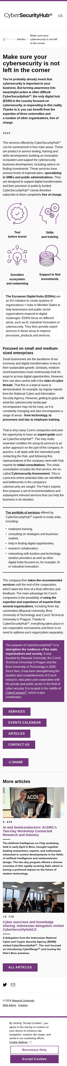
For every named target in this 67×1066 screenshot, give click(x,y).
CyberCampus (16, 692)
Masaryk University (23, 1000)
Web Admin (9, 1005)
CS (60, 16)
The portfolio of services (23, 512)
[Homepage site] (28, 16)
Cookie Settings (18, 1042)
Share (17, 762)
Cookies (23, 1005)
